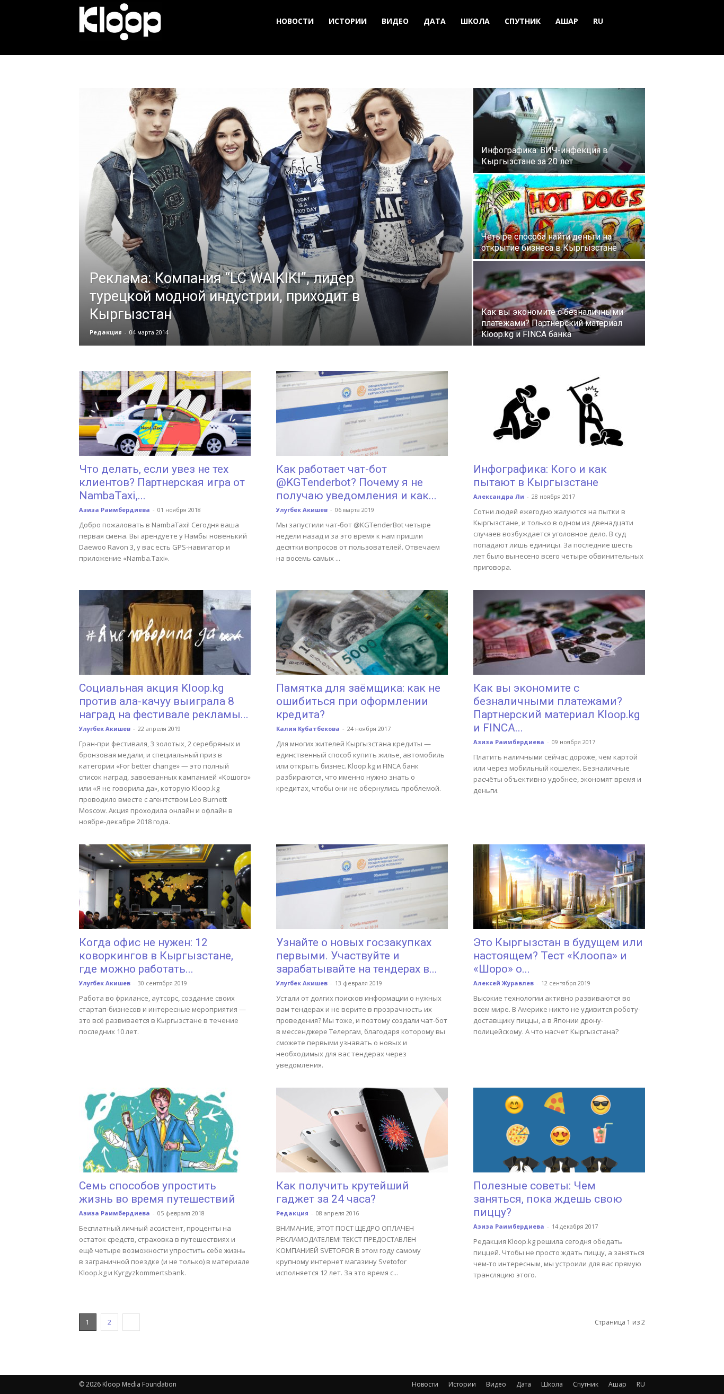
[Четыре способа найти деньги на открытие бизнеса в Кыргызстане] (559, 216)
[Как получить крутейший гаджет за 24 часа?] (362, 1130)
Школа (475, 21)
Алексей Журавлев (503, 983)
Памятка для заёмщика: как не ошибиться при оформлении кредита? (358, 701)
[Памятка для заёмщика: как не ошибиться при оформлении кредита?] (362, 632)
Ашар (566, 21)
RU (598, 21)
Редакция (106, 332)
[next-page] (131, 1322)
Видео (395, 21)
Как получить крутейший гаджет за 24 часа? (342, 1192)
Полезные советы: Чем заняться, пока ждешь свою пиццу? (547, 1199)
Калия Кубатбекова (308, 729)
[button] (632, 21)
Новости (295, 21)
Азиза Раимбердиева (114, 510)
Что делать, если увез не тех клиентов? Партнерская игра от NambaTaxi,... (162, 482)
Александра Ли (498, 496)
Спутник (523, 21)
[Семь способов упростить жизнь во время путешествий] (165, 1130)
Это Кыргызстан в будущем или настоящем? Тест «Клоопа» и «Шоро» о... (558, 955)
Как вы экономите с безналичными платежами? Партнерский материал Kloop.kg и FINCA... (556, 708)
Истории (348, 21)
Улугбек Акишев (302, 510)
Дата (434, 21)
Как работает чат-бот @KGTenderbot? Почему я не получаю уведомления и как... (356, 482)
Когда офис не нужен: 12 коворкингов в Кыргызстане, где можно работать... (156, 955)
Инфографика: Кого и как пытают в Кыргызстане (540, 476)
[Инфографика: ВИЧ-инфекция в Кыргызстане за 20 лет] (559, 130)
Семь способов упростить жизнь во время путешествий (157, 1192)
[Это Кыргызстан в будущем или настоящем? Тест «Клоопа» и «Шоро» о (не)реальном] (559, 886)
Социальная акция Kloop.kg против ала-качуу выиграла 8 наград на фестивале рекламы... (164, 701)
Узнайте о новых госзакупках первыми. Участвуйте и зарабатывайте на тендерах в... (356, 955)
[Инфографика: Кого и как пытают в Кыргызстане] (559, 413)
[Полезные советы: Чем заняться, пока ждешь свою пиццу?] (559, 1130)
